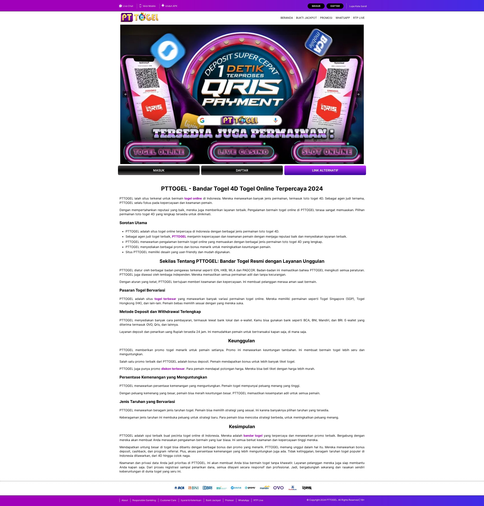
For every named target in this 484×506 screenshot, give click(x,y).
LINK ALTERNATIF (325, 170)
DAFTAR (242, 170)
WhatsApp (343, 17)
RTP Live (359, 17)
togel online (193, 198)
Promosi (326, 17)
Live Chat (128, 6)
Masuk (316, 6)
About (125, 500)
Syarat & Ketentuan (191, 500)
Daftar (335, 6)
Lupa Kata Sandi (358, 6)
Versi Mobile (149, 6)
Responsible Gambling (144, 500)
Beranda (287, 17)
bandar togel (253, 435)
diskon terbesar (173, 369)
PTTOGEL (179, 236)
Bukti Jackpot (306, 17)
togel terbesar (165, 299)
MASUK (158, 170)
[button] (126, 94)
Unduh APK (171, 6)
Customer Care (168, 500)
